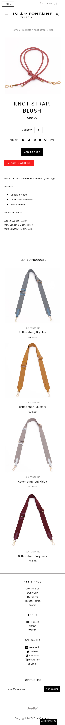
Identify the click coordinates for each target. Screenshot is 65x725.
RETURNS (32, 596)
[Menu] (7, 14)
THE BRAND (32, 621)
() (52, 3)
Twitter (34, 651)
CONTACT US (33, 588)
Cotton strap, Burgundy (32, 556)
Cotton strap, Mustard (32, 407)
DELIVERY (32, 592)
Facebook (34, 647)
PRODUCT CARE (32, 600)
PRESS (32, 626)
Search (32, 604)
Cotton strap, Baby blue (32, 481)
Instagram (34, 659)
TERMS (32, 630)
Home (15, 29)
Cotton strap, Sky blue (32, 332)
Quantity (27, 129)
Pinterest (33, 655)
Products (26, 29)
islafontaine (32, 328)
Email (33, 663)
